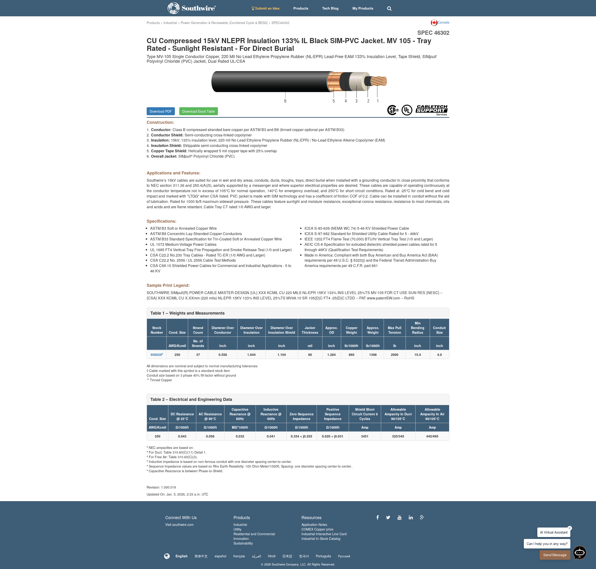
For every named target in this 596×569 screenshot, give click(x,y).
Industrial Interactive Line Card (324, 533)
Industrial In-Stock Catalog (320, 538)
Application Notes (314, 524)
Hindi (271, 556)
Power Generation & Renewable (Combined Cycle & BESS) (224, 22)
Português (323, 556)
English (182, 556)
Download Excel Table (198, 111)
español (220, 556)
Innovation (241, 538)
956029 (157, 354)
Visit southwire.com (179, 524)
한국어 (304, 556)
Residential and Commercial (254, 533)
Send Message (555, 555)
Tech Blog (330, 8)
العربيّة (256, 556)
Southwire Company (285, 564)
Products (153, 22)
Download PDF (161, 111)
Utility (237, 529)
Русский (344, 556)
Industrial (170, 22)
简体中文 (201, 556)
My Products (362, 8)
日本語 (287, 556)
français (239, 556)
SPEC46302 (280, 22)
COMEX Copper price (317, 529)
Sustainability (243, 543)
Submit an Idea (266, 8)
